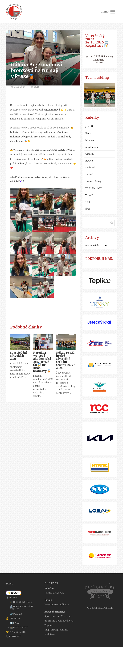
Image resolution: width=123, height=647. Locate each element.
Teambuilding (93, 181)
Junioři (89, 126)
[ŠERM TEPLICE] (14, 11)
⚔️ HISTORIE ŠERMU (21, 602)
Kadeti (89, 133)
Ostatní (89, 153)
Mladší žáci (91, 147)
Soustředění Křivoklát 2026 (18, 356)
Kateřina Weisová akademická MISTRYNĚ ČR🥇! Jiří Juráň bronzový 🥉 (42, 362)
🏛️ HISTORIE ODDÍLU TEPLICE (21, 608)
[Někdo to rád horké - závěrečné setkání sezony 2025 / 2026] (66, 342)
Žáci (87, 209)
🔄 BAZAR (15, 623)
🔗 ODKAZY (16, 614)
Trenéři (89, 195)
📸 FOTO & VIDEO (19, 627)
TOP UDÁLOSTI (93, 188)
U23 (87, 202)
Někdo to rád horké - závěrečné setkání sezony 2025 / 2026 (65, 360)
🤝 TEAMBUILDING (16, 632)
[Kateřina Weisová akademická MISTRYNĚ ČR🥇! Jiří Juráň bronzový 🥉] (43, 342)
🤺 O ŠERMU (12, 597)
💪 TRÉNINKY (13, 618)
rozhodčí (90, 167)
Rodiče (89, 160)
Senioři (89, 174)
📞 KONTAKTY (13, 636)
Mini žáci (90, 140)
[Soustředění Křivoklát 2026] (20, 342)
